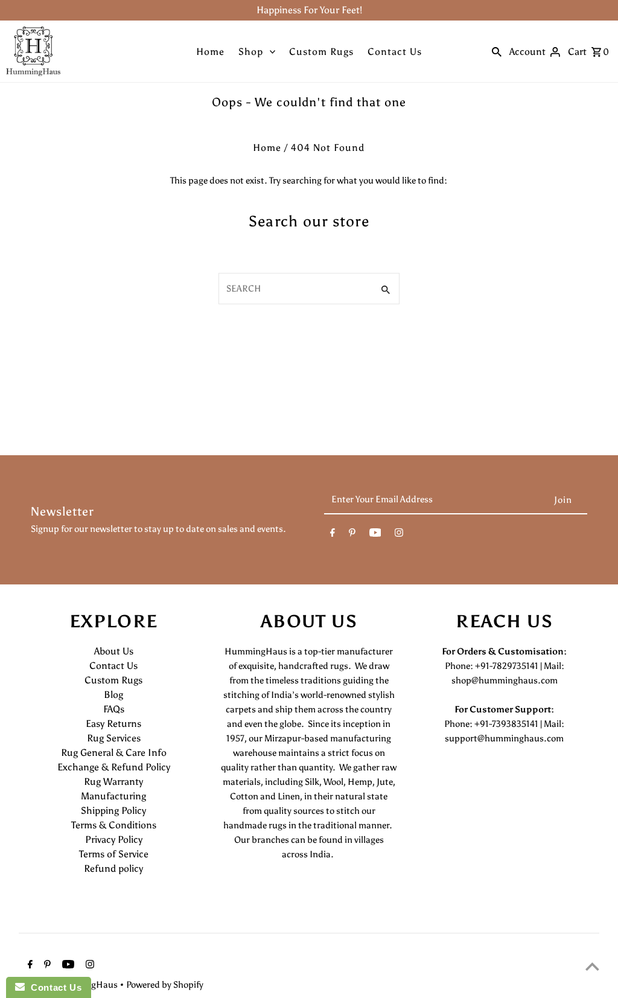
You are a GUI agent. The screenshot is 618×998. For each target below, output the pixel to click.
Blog (113, 694)
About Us (113, 651)
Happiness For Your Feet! (309, 10)
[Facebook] (332, 535)
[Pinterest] (352, 535)
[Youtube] (375, 535)
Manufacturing (113, 796)
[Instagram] (399, 535)
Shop (250, 51)
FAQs (113, 709)
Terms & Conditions (113, 825)
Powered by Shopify (164, 984)
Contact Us (395, 51)
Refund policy (113, 868)
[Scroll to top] (592, 966)
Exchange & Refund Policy (113, 767)
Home (210, 51)
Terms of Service (113, 854)
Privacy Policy (113, 839)
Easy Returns (113, 723)
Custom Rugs (321, 51)
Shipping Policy (113, 810)
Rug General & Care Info (114, 752)
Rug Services (114, 738)
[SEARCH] (497, 51)
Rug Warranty (113, 781)
